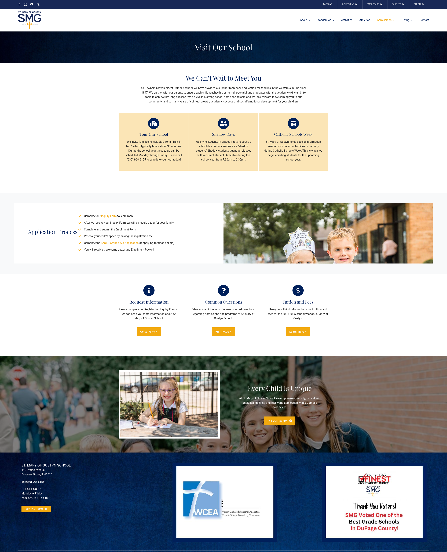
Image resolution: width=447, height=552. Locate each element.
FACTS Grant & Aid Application (120, 243)
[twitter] (38, 4)
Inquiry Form (109, 216)
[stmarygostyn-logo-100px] (29, 12)
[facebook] (19, 4)
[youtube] (31, 4)
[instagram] (25, 4)
